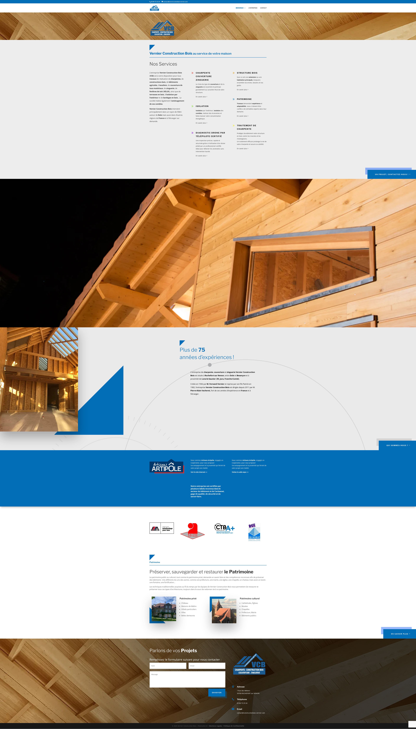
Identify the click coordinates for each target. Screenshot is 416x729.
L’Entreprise (252, 8)
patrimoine (244, 99)
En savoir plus (399, 634)
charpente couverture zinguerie (204, 76)
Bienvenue (239, 8)
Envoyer (217, 693)
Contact (263, 8)
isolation (202, 106)
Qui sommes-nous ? (397, 445)
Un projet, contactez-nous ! (391, 174)
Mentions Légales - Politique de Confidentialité (226, 726)
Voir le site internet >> (199, 472)
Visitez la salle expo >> (240, 472)
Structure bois (247, 73)
